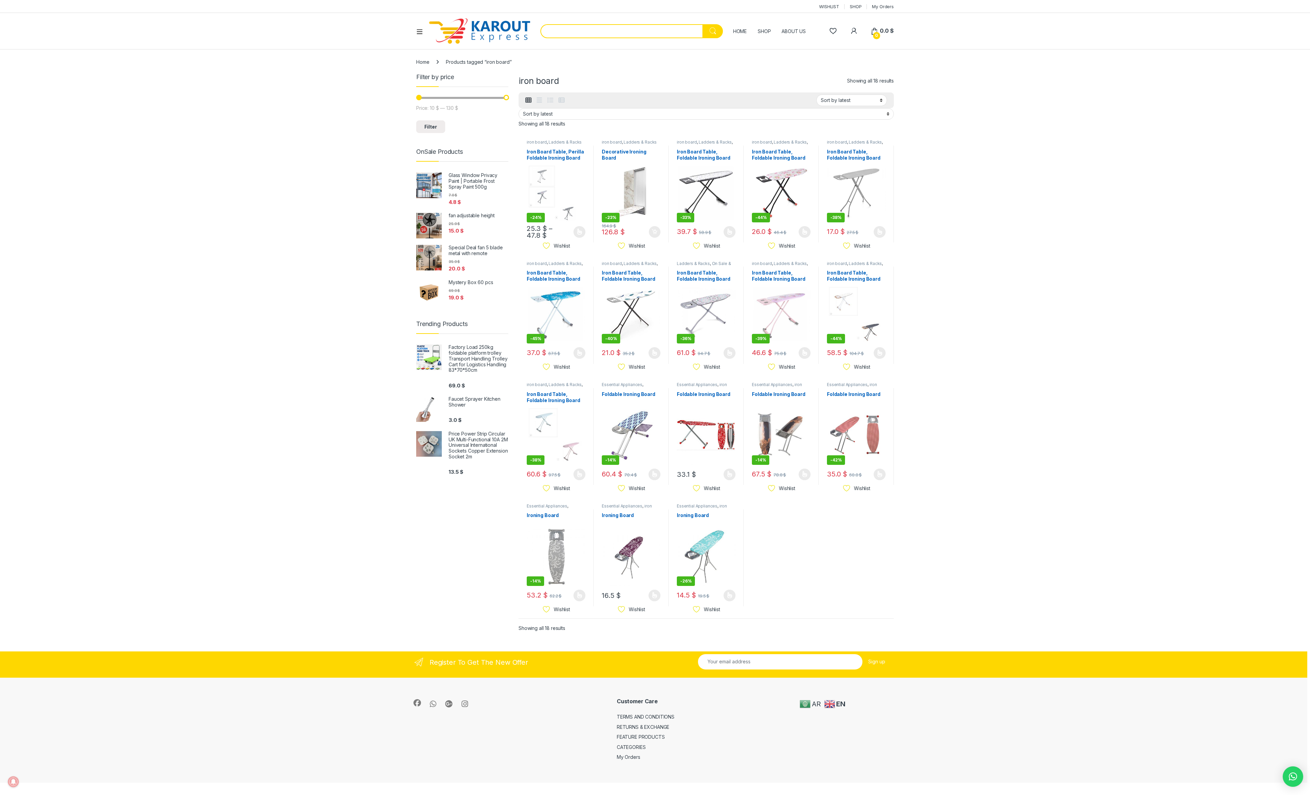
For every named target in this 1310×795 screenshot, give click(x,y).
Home (422, 62)
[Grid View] (528, 100)
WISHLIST (829, 6)
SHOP (855, 6)
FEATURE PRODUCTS (641, 737)
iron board (537, 142)
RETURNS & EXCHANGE (643, 727)
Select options (577, 232)
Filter (430, 127)
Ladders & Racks (565, 142)
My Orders (883, 6)
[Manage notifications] (13, 781)
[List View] (550, 100)
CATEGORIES (631, 747)
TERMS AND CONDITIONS (645, 717)
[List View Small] (561, 100)
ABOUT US (794, 31)
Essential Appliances (622, 384)
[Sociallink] (417, 703)
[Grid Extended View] (539, 100)
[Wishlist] (833, 31)
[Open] (422, 31)
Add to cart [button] (654, 232)
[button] (1293, 776)
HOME (740, 31)
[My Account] (854, 31)
